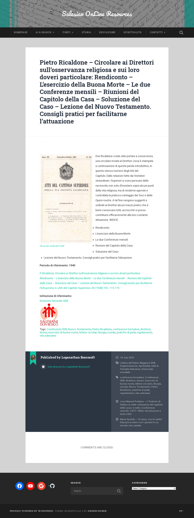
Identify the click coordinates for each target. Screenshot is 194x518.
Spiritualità (133, 32)
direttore (145, 329)
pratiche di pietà (126, 332)
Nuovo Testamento (79, 329)
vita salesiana (48, 335)
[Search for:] (97, 491)
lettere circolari (88, 332)
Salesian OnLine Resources (97, 13)
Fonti (67, 32)
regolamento (144, 332)
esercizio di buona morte (63, 332)
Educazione (107, 32)
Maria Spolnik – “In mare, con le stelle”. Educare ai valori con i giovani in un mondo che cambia (141, 422)
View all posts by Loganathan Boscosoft (68, 366)
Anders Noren (97, 511)
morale (111, 332)
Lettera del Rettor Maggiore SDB (137, 363)
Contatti (156, 32)
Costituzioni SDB (57, 329)
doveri (43, 332)
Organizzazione (128, 366)
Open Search (181, 32)
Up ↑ (181, 511)
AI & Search (43, 32)
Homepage (20, 32)
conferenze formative (126, 329)
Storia (86, 32)
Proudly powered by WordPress (31, 511)
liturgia (102, 332)
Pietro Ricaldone (102, 329)
